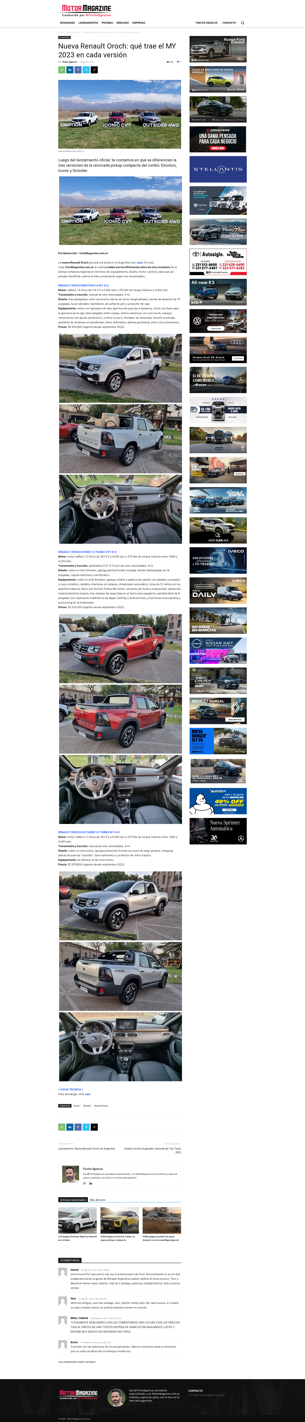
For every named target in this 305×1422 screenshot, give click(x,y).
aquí (139, 262)
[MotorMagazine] (86, 11)
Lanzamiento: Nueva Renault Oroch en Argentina (86, 1148)
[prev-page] (60, 1247)
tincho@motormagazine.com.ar (206, 1394)
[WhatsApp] (61, 69)
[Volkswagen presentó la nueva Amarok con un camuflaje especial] (162, 1220)
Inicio (60, 32)
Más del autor (98, 1200)
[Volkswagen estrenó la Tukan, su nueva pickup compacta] (119, 1220)
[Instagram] (86, 1183)
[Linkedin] (69, 69)
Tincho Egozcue (69, 61)
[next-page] (66, 1247)
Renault (87, 1105)
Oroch (77, 1105)
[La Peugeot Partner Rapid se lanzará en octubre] (77, 1220)
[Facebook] (78, 69)
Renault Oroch (101, 1105)
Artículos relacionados (73, 1200)
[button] (242, 23)
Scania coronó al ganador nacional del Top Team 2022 (152, 1150)
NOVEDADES (73, 32)
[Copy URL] (94, 69)
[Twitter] (86, 69)
